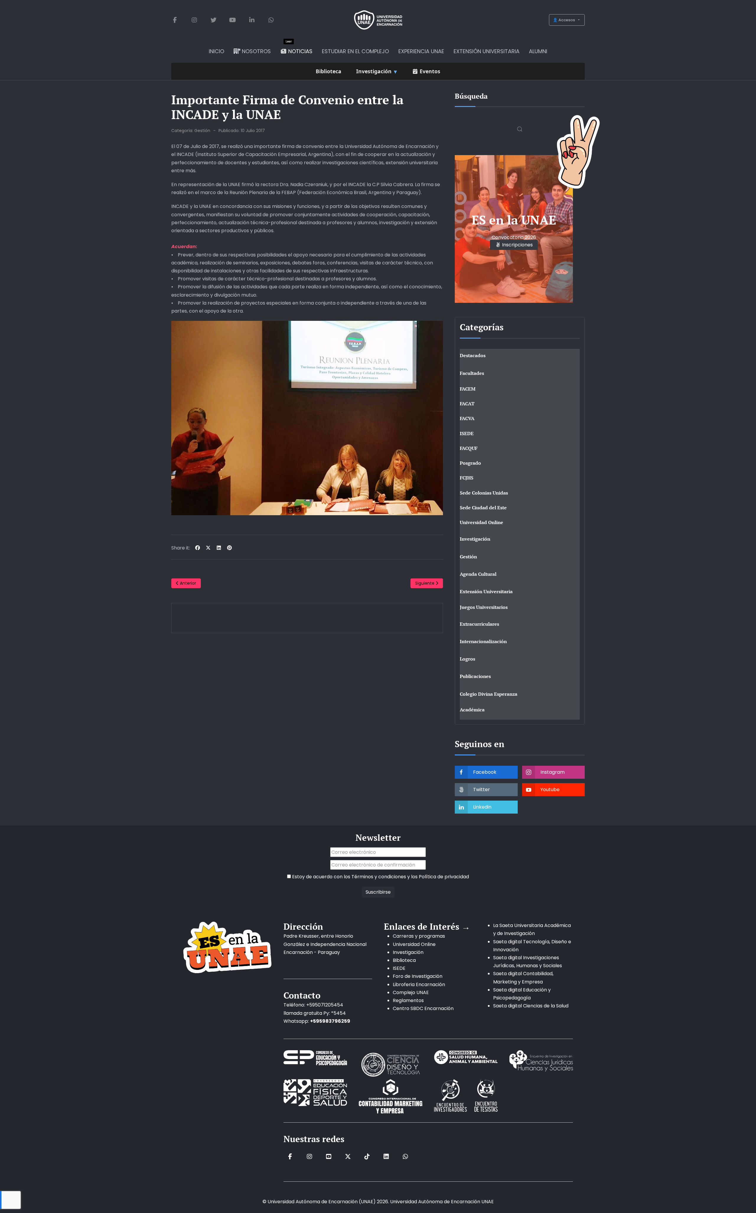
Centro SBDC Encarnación (423, 1008)
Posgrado (470, 463)
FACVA (467, 418)
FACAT (467, 403)
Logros (467, 659)
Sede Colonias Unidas (484, 493)
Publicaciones (475, 676)
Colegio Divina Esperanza (488, 694)
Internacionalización (483, 641)
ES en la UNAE (514, 220)
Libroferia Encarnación (419, 984)
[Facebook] (175, 20)
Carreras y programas (419, 936)
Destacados (472, 355)
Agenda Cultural (478, 574)
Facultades (472, 373)
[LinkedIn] (251, 20)
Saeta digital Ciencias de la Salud (530, 1005)
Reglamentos (408, 1000)
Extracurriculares (479, 624)
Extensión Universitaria (486, 591)
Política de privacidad (444, 876)
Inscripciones (517, 244)
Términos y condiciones (378, 876)
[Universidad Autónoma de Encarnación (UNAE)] (378, 20)
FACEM (467, 389)
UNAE (487, 1201)
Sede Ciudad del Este (483, 507)
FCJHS (466, 477)
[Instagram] (194, 20)
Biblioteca (404, 960)
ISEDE (467, 433)
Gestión (202, 131)
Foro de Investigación (417, 976)
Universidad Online (481, 522)
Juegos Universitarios (484, 607)
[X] (208, 547)
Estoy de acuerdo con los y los (380, 876)
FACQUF (469, 448)
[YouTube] (232, 20)
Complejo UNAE (411, 992)
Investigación (475, 539)
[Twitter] (213, 20)
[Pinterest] (229, 547)
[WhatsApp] (271, 20)
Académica (472, 709)
